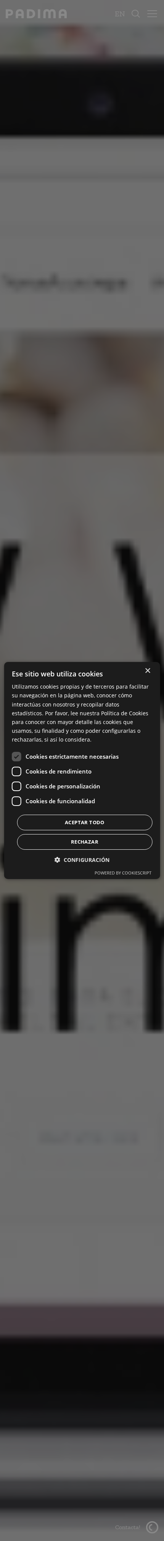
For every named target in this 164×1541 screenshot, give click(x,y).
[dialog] (82, 770)
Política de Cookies (124, 713)
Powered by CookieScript (123, 873)
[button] (82, 859)
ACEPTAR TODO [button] (85, 822)
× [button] (147, 671)
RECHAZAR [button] (84, 841)
